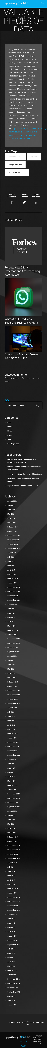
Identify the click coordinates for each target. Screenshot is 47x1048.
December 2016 (13, 979)
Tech (9, 439)
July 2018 (10, 919)
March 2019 (11, 884)
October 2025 (12, 544)
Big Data (33, 157)
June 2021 (11, 768)
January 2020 (12, 841)
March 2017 (11, 966)
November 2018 (13, 901)
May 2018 (10, 927)
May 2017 (10, 957)
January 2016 (12, 1005)
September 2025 (13, 548)
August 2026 (12, 501)
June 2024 (11, 613)
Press (9, 435)
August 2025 (12, 553)
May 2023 (10, 669)
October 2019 (12, 854)
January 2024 (12, 635)
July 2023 (10, 660)
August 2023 (12, 656)
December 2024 (13, 587)
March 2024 (11, 626)
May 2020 (10, 824)
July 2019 (10, 867)
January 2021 (12, 790)
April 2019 (11, 880)
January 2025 (12, 583)
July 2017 (10, 949)
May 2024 (10, 617)
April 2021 (11, 777)
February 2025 (12, 579)
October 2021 (12, 751)
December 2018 (13, 897)
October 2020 (12, 802)
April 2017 (11, 962)
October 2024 (12, 596)
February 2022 (12, 734)
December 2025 (13, 535)
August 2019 (12, 863)
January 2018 (12, 936)
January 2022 (12, 738)
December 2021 (13, 742)
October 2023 (12, 647)
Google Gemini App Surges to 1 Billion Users (24, 474)
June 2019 (11, 871)
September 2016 (13, 992)
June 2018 (11, 923)
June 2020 (11, 820)
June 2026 (11, 510)
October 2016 (12, 988)
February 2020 (12, 837)
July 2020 (10, 815)
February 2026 (12, 527)
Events (9, 427)
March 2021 (11, 781)
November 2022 (13, 695)
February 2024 (12, 630)
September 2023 (13, 652)
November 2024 (13, 591)
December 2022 (13, 690)
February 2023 (12, 682)
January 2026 (12, 531)
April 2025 (11, 570)
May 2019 (10, 876)
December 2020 (13, 794)
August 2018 (12, 914)
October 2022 (12, 699)
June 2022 (11, 716)
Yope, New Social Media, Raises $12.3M (22, 486)
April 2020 (11, 828)
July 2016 (10, 996)
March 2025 (11, 574)
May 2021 (10, 772)
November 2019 (13, 850)
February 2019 (12, 889)
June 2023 (11, 665)
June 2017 (11, 953)
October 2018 (12, 906)
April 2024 (11, 622)
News (9, 431)
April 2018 (11, 932)
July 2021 (10, 764)
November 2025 (13, 540)
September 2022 (13, 703)
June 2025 (11, 561)
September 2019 (13, 858)
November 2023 (13, 643)
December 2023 (13, 639)
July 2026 (10, 505)
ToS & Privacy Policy (23, 1041)
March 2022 (11, 729)
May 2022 (10, 721)
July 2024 (10, 609)
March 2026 (11, 523)
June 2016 (11, 1001)
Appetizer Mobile (15, 157)
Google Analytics (15, 165)
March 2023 (11, 678)
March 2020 (11, 833)
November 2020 (13, 798)
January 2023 (12, 686)
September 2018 (13, 910)
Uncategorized (13, 444)
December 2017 (13, 940)
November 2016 (13, 983)
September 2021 (13, 755)
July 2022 (10, 712)
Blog (9, 422)
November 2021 (13, 746)
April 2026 (11, 518)
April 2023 (11, 673)
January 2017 (12, 975)
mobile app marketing (17, 172)
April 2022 (11, 725)
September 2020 (13, 807)
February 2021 (12, 785)
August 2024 (12, 604)
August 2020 (12, 811)
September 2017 (13, 945)
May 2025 (10, 566)
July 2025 (10, 557)
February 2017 (12, 970)
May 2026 (10, 514)
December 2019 (13, 846)
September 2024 (13, 600)
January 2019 (12, 893)
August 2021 (12, 759)
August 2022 (12, 708)
